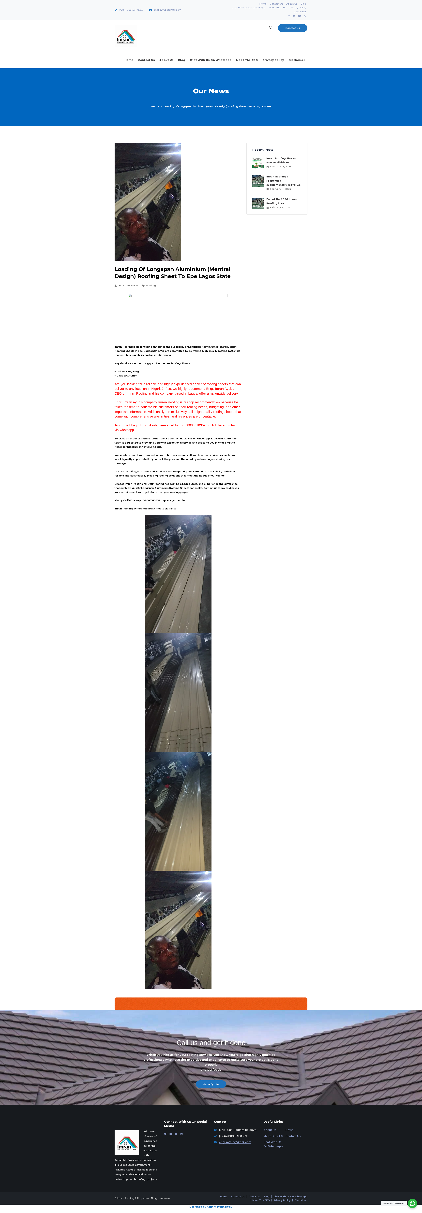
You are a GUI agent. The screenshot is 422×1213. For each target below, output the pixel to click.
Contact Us (276, 3)
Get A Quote (211, 1084)
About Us (291, 3)
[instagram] (181, 1134)
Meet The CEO (277, 7)
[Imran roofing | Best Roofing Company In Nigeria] (126, 35)
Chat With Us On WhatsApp (273, 1144)
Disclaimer (299, 11)
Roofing (151, 285)
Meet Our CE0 (273, 1136)
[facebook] (171, 1134)
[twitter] (165, 1134)
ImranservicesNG (129, 285)
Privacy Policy (297, 7)
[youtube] (176, 1134)
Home (263, 3)
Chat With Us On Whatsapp (248, 7)
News (289, 1130)
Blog (303, 3)
